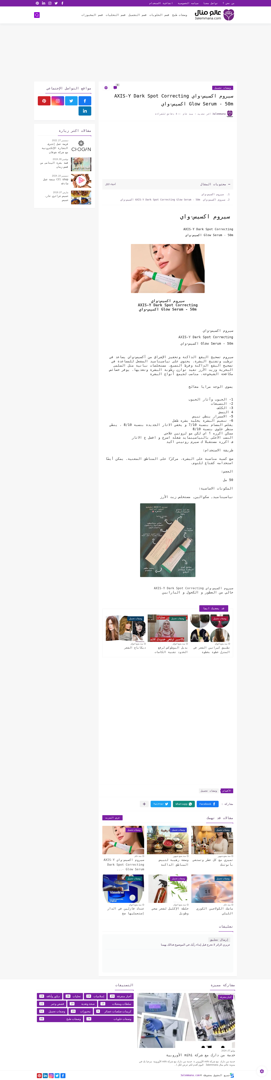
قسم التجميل (137, 15)
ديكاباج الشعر (135, 647)
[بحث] (37, 15)
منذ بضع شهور (224, 856)
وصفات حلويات (109, 1018)
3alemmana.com (190, 1075)
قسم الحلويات (159, 15)
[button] (208, 804)
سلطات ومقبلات (116, 1003)
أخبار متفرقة (121, 996)
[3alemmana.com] (214, 14)
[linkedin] (43, 3)
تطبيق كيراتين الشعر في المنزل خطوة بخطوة (212, 650)
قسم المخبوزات (92, 15)
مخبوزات (81, 1011)
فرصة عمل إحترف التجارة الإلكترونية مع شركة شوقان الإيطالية (55, 148)
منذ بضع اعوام (221, 643)
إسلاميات (95, 996)
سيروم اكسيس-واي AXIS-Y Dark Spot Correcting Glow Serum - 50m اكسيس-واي (172, 199)
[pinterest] (37, 3)
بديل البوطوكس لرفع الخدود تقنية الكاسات (171, 650)
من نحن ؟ (228, 3)
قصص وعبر (52, 1003)
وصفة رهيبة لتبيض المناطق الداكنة (174, 862)
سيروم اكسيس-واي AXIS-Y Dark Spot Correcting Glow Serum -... (124, 864)
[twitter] (56, 3)
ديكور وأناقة (50, 996)
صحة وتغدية (83, 1003)
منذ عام (138, 856)
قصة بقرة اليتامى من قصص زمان (54, 164)
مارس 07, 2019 (60, 192)
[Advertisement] (135, 53)
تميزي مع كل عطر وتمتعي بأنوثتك (213, 862)
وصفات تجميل (223, 87)
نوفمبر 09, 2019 (60, 159)
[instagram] (50, 3)
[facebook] (62, 3)
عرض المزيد (112, 817)
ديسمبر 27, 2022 (60, 140)
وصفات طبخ (179, 15)
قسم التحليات (116, 15)
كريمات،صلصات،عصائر (114, 1011)
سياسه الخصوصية (188, 3)
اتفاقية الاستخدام (161, 3)
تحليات (74, 996)
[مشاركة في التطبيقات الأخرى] (144, 804)
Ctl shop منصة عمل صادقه (55, 181)
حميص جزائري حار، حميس (56, 197)
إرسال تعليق (219, 939)
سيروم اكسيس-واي (212, 194)
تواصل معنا (210, 3)
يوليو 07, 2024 (228, 1050)
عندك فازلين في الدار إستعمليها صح (125, 911)
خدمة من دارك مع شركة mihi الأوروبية (200, 1055)
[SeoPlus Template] (232, 1075)
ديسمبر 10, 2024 (60, 176)
